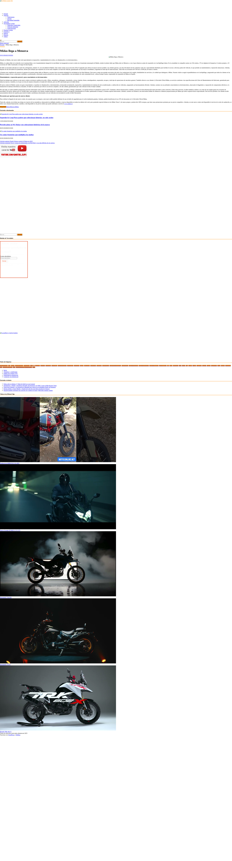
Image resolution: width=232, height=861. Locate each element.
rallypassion (214, 365)
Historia (6, 35)
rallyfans (204, 365)
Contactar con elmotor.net (11, 377)
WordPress (11, 735)
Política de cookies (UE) (11, 373)
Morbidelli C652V (5, 664)
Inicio (5, 370)
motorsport (99, 365)
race (168, 365)
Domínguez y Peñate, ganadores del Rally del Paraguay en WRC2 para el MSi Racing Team (30, 385)
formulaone (48, 365)
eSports (9, 18)
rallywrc (223, 365)
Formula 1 (7, 31)
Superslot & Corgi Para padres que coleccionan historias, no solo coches (26, 118)
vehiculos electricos (7, 367)
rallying (209, 365)
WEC (14, 367)
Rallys (218, 365)
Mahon (8, 107)
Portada (6, 14)
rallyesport (199, 365)
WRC (33, 367)
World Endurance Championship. (24, 367)
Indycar (82, 365)
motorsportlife (105, 365)
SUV (1, 367)
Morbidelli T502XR (6, 597)
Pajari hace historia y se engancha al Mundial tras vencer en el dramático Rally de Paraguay (30, 387)
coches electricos (19, 365)
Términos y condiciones (10, 372)
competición (27, 365)
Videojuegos (10, 17)
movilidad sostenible (144, 365)
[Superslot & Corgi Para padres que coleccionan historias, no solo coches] (21, 114)
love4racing (87, 365)
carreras (12, 365)
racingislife (175, 365)
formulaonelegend (62, 365)
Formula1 (42, 365)
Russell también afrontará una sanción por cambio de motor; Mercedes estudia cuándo (28, 390)
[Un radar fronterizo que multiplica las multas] (13, 131)
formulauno (76, 365)
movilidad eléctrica (133, 365)
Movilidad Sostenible (13, 20)
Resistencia (228, 365)
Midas (17, 107)
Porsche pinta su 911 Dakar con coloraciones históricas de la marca (25, 125)
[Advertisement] (33, 7)
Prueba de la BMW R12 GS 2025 (9, 463)
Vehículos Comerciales (13, 25)
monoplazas (93, 365)
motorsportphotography (115, 365)
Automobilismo (4, 365)
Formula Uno (70, 365)
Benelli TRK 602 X (5, 731)
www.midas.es (68, 104)
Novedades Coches (9, 23)
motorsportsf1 (125, 365)
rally (187, 365)
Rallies (183, 365)
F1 (34, 365)
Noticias (6, 15)
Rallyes (6, 33)
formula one (54, 365)
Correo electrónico (5, 256)
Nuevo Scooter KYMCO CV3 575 (10, 530)
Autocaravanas (11, 28)
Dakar (31, 365)
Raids (180, 365)
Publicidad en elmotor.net (11, 375)
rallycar (190, 365)
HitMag (18, 735)
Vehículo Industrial (12, 27)
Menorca (12, 107)
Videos (6, 36)
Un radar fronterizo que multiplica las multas (17, 135)
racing (170, 365)
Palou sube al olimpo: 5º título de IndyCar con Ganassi (19, 384)
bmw (9, 365)
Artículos (6, 22)
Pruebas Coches (8, 30)
